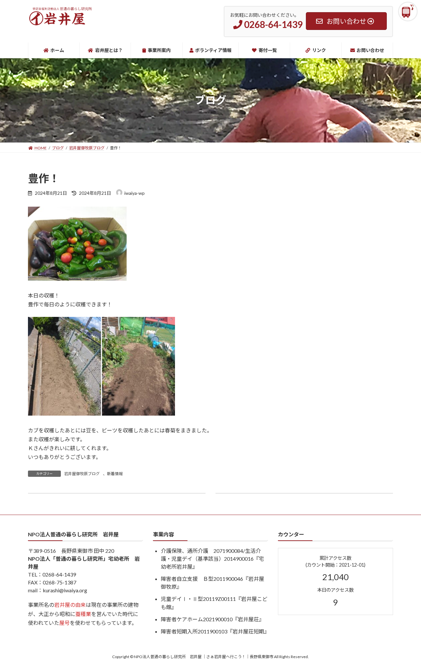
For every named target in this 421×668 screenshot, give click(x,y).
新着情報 (115, 473)
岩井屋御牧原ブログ (82, 473)
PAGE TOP (404, 641)
